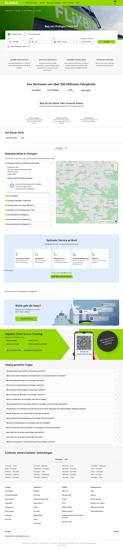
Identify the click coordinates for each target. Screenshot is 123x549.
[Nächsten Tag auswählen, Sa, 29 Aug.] (77, 42)
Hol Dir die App (96, 499)
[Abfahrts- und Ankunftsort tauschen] (29, 41)
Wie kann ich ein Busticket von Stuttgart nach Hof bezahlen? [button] (28, 423)
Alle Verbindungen (11, 495)
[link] (61, 313)
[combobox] (20, 42)
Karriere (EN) (66, 495)
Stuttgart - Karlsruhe (69, 472)
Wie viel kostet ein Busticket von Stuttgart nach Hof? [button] (25, 395)
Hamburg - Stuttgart (69, 474)
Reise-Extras (38, 503)
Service (93, 495)
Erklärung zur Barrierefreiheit (66, 543)
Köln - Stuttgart (96, 474)
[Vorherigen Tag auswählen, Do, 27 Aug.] (74, 42)
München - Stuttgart (12, 477)
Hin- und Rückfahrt (34, 34)
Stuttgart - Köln (67, 466)
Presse (64, 499)
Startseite (8, 10)
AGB (63, 503)
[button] (29, 163)
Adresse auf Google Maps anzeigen (19, 178)
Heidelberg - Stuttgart (41, 469)
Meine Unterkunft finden (18, 46)
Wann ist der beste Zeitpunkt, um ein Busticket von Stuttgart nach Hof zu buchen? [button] (36, 376)
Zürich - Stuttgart (97, 472)
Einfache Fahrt (16, 34)
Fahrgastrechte (44, 543)
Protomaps (102, 221)
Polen (35, 519)
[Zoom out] (115, 166)
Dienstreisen (9, 511)
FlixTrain (8, 519)
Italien (36, 507)
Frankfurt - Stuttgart (12, 472)
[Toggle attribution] (116, 221)
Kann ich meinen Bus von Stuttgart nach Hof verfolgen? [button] (26, 399)
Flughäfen (8, 503)
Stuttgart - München (41, 466)
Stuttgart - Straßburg (98, 466)
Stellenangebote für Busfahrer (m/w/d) (73, 516)
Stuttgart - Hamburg (41, 477)
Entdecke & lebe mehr (41, 499)
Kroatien (37, 511)
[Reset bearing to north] (115, 168)
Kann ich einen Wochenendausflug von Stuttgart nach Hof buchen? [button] (30, 418)
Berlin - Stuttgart (11, 469)
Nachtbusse (9, 507)
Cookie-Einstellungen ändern (88, 543)
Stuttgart (38, 10)
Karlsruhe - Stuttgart (69, 469)
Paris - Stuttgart (96, 469)
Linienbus (8, 515)
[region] (87, 192)
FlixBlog (36, 491)
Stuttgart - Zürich (68, 477)
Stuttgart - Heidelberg (41, 474)
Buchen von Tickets (98, 503)
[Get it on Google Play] (11, 536)
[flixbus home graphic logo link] (11, 3)
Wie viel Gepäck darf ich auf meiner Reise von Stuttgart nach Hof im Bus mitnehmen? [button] (37, 404)
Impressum (53, 543)
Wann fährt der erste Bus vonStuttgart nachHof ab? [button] (25, 432)
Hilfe (92, 491)
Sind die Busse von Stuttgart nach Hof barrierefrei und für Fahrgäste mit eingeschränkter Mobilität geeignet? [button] (46, 409)
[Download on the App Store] (23, 536)
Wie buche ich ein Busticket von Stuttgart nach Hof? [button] (25, 385)
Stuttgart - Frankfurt (12, 474)
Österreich (37, 523)
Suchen (106, 42)
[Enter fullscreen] (115, 172)
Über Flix (65, 491)
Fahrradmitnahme (97, 511)
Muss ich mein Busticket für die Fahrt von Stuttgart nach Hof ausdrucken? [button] (33, 428)
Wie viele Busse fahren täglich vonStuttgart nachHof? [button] (25, 390)
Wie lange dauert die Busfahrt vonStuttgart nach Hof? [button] (26, 371)
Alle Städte (9, 491)
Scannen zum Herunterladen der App (84, 353)
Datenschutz (35, 543)
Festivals (37, 495)
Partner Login (67, 522)
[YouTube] (115, 536)
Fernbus (17, 10)
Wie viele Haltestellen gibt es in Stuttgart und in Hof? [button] (25, 380)
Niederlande (38, 515)
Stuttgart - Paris (39, 472)
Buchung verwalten (97, 507)
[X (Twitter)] (116, 536)
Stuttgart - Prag (96, 477)
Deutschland (28, 10)
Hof (66, 148)
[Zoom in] (115, 163)
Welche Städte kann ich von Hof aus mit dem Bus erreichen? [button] (28, 413)
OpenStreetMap (110, 221)
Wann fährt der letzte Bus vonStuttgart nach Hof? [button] (24, 437)
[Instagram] (114, 536)
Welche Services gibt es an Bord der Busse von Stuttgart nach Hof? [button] (30, 442)
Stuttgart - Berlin (11, 466)
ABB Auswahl (66, 507)
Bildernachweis (67, 511)
